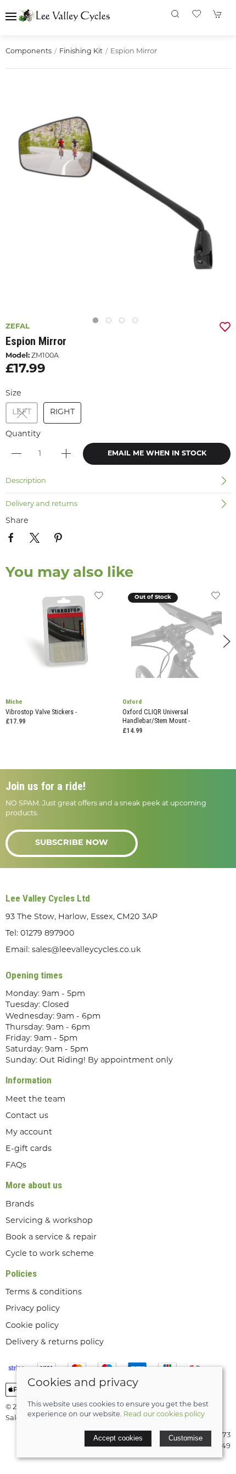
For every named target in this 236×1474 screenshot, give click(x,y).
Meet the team (35, 1099)
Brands (19, 1204)
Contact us (26, 1116)
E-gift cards (28, 1149)
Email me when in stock (157, 453)
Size (13, 394)
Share (17, 521)
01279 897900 (47, 934)
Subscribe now (71, 843)
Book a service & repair (51, 1237)
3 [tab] (124, 323)
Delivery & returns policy (54, 1342)
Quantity (23, 434)
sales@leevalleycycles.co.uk (86, 950)
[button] (10, 16)
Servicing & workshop (49, 1221)
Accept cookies (118, 1438)
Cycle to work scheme (49, 1254)
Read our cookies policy (164, 1414)
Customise (185, 1438)
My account (28, 1132)
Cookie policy (32, 1326)
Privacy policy (32, 1309)
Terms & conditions (43, 1292)
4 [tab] (137, 323)
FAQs (15, 1165)
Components (28, 51)
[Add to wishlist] (99, 599)
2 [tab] (111, 323)
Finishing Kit (81, 51)
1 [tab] (98, 323)
